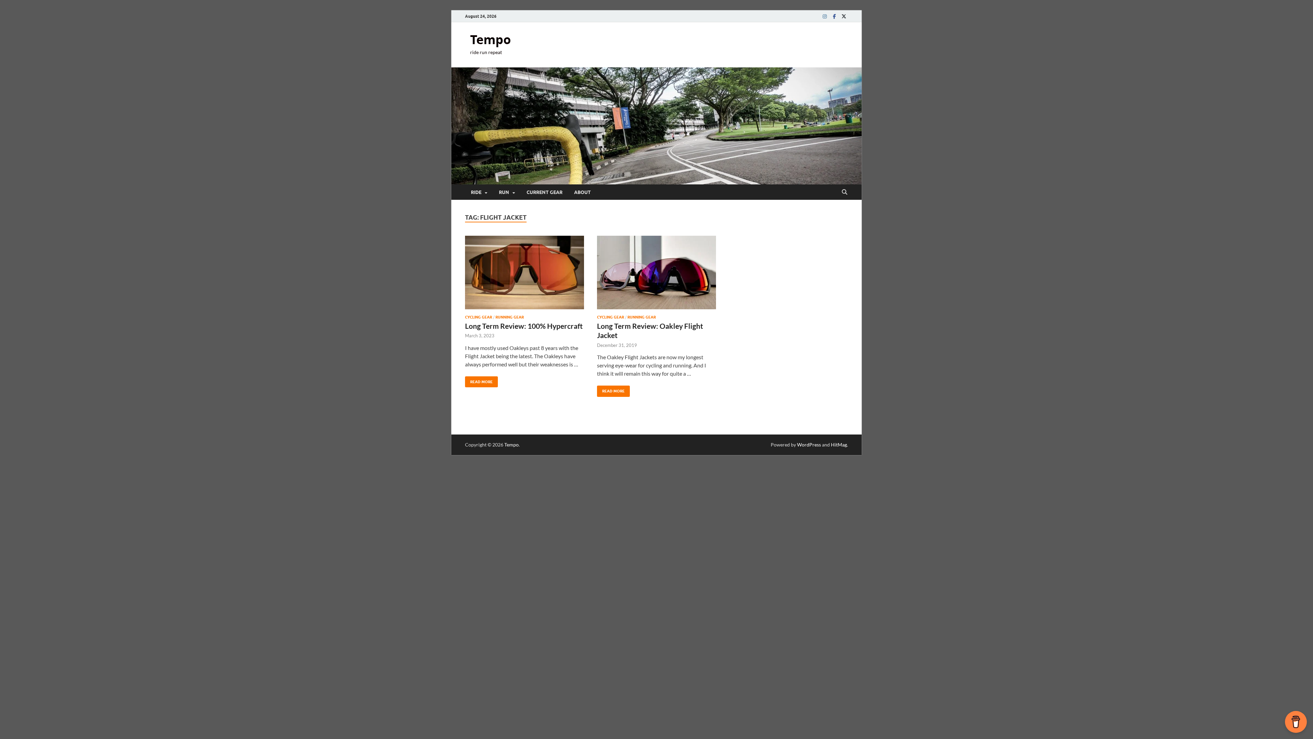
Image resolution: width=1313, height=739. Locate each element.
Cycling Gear (478, 317)
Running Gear (509, 317)
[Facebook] (834, 16)
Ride (476, 192)
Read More (479, 380)
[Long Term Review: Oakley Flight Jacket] (656, 272)
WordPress (809, 445)
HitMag (839, 445)
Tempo (490, 39)
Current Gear (544, 192)
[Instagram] (825, 16)
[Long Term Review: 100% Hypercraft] (524, 272)
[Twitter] (844, 16)
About (582, 192)
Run (504, 192)
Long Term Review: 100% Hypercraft (524, 326)
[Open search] (844, 192)
